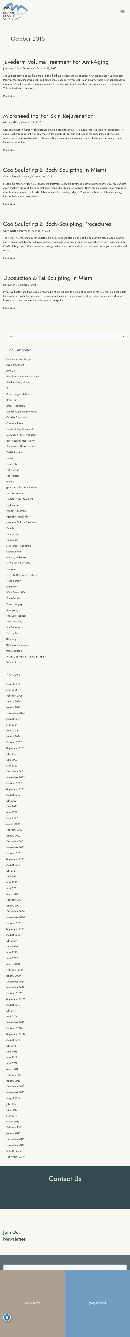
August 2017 (13, 1098)
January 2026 (13, 701)
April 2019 (12, 1016)
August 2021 (13, 865)
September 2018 (15, 1034)
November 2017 (15, 1092)
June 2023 (12, 760)
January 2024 (13, 736)
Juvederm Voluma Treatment (18, 68)
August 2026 (13, 684)
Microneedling (10, 122)
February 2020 (14, 970)
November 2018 (15, 1022)
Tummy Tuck (13, 633)
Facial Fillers (13, 464)
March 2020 (13, 964)
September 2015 (15, 1156)
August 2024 (13, 719)
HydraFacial (12, 505)
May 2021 (11, 882)
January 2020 (13, 976)
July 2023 (11, 754)
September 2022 (15, 789)
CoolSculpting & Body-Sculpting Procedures (57, 224)
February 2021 (14, 900)
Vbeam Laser (13, 662)
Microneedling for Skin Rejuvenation (48, 116)
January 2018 (13, 1081)
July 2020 (11, 941)
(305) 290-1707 (97, 1303)
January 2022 (13, 835)
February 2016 (14, 1127)
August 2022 (13, 795)
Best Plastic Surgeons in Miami (22, 376)
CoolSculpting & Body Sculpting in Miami (54, 170)
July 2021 (11, 871)
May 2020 (12, 952)
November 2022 (15, 777)
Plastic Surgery (14, 604)
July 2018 (11, 1046)
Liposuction (9, 285)
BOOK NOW (32, 1303)
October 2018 (14, 1028)
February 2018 (14, 1075)
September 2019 (15, 999)
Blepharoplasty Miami (17, 382)
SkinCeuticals (13, 627)
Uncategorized (14, 651)
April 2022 (12, 818)
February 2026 (14, 695)
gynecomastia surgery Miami (21, 487)
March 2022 (13, 824)
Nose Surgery (13, 581)
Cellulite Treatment (16, 417)
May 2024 (11, 725)
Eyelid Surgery (14, 452)
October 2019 (14, 993)
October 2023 (14, 742)
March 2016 (12, 1121)
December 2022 (15, 771)
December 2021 (15, 841)
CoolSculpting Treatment (16, 176)
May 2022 (11, 812)
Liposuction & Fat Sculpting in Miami (48, 278)
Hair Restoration (15, 493)
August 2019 (13, 1005)
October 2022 (14, 783)
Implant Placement (16, 511)
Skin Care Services (16, 616)
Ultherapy (11, 639)
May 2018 (11, 1057)
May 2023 (11, 765)
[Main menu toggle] (122, 11)
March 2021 (12, 894)
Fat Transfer (12, 476)
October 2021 (14, 853)
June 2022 (12, 806)
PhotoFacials (13, 598)
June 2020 (12, 946)
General (10, 481)
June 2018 (11, 1051)
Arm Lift (10, 371)
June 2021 (11, 876)
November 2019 (15, 987)
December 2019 (15, 981)
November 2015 (15, 1145)
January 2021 (13, 905)
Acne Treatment (15, 365)
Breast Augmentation (17, 394)
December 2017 (15, 1086)
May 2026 (11, 690)
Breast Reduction (15, 406)
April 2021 (12, 888)
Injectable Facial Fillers (18, 516)
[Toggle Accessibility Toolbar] (7, 1317)
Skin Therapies (14, 621)
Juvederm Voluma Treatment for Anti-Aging (56, 62)
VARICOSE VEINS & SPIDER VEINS (26, 656)
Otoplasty (11, 586)
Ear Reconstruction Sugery (20, 441)
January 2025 (13, 707)
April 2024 (12, 730)
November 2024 (15, 713)
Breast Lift (11, 400)
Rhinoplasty (12, 610)
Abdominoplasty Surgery (19, 359)
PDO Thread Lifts (15, 592)
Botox (9, 388)
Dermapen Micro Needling (21, 435)
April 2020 (12, 958)
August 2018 (13, 1040)
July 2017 (11, 1104)
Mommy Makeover (16, 557)
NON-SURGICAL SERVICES (21, 575)
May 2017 (11, 1116)
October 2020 (14, 923)
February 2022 (14, 830)
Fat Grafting (12, 470)
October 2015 (14, 1151)
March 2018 (12, 1069)
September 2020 (15, 929)
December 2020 (15, 911)
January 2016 (13, 1133)
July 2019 (11, 1011)
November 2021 (15, 847)
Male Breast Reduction (18, 546)
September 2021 (15, 859)
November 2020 (15, 917)
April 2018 (12, 1063)
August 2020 (13, 935)
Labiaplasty (12, 534)
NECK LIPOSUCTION (18, 563)
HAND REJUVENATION (19, 499)
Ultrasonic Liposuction (17, 645)
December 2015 (15, 1139)
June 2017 (11, 1110)
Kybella (10, 528)
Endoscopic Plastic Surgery (21, 446)
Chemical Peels (14, 423)
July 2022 (11, 801)
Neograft (11, 569)
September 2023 (15, 748)
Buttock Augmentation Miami (21, 411)
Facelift (10, 458)
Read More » (10, 96)
